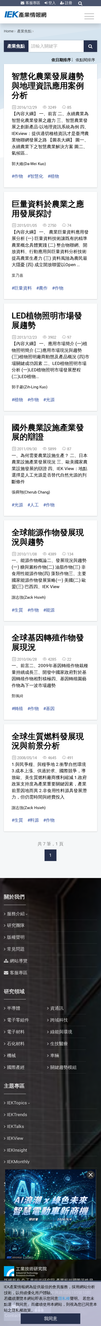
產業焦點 (24, 31)
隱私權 (64, 1298)
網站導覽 (18, 960)
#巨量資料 (22, 288)
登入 (52, 3)
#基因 (49, 708)
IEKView (15, 1138)
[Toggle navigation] (89, 16)
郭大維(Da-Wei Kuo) (29, 164)
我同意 (50, 1318)
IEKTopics (17, 1102)
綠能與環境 (61, 1031)
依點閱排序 (85, 60)
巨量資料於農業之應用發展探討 (48, 209)
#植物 (53, 176)
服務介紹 (16, 913)
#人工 (33, 504)
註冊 (68, 3)
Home (8, 31)
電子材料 (16, 1031)
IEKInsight (17, 1150)
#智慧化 (35, 176)
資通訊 (56, 1008)
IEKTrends (17, 1114)
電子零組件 (18, 1020)
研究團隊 (16, 925)
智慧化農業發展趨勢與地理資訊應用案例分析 (48, 86)
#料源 (33, 820)
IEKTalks (15, 1126)
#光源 (49, 399)
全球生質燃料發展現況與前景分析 (48, 741)
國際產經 (16, 1067)
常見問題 (16, 949)
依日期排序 (61, 60)
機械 (11, 1055)
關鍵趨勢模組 (63, 1067)
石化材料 (16, 1043)
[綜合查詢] (80, 3)
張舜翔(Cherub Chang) (31, 492)
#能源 (49, 610)
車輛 (54, 1055)
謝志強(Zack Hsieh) (29, 597)
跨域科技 (59, 1020)
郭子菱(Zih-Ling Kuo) (29, 387)
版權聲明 (16, 937)
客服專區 (32, 3)
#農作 (42, 288)
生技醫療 (59, 1043)
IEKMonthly (18, 1161)
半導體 (13, 1008)
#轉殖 (17, 708)
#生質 (17, 610)
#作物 (17, 176)
